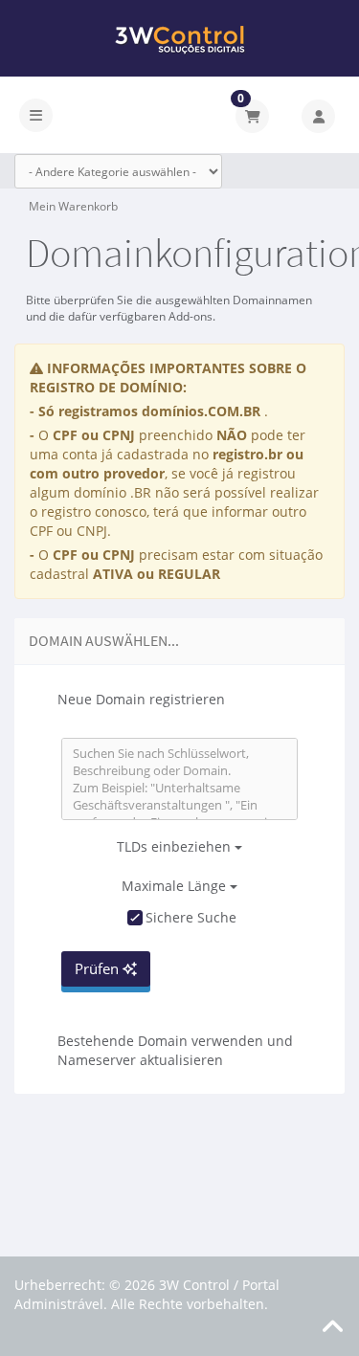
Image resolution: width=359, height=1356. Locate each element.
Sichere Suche (191, 917)
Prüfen (99, 968)
